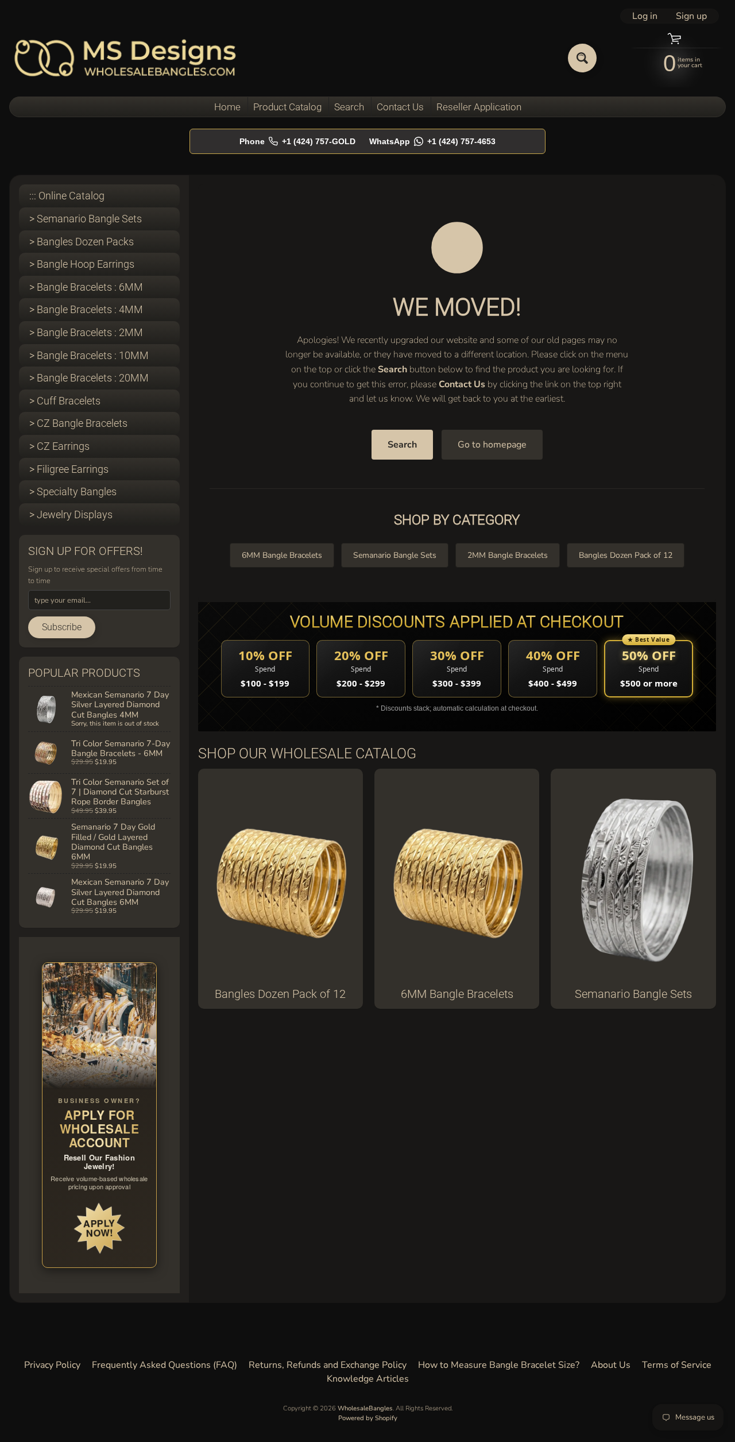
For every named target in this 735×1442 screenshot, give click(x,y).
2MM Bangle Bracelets (507, 555)
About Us (610, 1365)
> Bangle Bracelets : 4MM (86, 309)
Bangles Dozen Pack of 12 (625, 555)
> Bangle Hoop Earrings (81, 264)
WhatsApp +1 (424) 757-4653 (432, 141)
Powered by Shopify (367, 1418)
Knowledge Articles (368, 1378)
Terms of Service (676, 1365)
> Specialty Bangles (73, 491)
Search (349, 107)
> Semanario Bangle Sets (85, 219)
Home (227, 107)
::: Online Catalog (67, 196)
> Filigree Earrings (69, 469)
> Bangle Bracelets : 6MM (86, 287)
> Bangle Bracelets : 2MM (86, 332)
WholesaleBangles (365, 1408)
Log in (644, 16)
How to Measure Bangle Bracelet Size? (498, 1365)
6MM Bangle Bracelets (282, 555)
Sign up (691, 16)
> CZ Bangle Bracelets (78, 423)
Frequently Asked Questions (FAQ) (164, 1365)
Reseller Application (478, 107)
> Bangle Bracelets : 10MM (89, 355)
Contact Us (400, 107)
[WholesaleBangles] (125, 58)
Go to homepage (492, 444)
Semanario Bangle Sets (394, 555)
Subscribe (62, 627)
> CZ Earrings (59, 446)
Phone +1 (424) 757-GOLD (297, 141)
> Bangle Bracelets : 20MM (89, 378)
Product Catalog (287, 107)
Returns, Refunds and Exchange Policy (328, 1365)
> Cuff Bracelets (64, 401)
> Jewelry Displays (71, 514)
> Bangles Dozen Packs (81, 242)
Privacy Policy (52, 1365)
